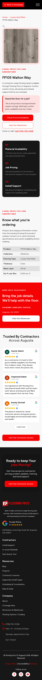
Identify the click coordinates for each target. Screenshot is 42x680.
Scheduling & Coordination (13, 584)
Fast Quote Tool (9, 554)
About (5, 601)
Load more (21, 427)
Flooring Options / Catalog (13, 614)
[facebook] (14, 674)
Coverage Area (8, 605)
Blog (4, 566)
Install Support (8, 545)
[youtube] (28, 674)
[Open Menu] (38, 5)
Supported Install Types (12, 580)
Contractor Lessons (10, 575)
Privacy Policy (11, 664)
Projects (6, 571)
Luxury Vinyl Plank (17, 17)
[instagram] (21, 674)
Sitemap (33, 664)
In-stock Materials (10, 550)
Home (5, 17)
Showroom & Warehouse (12, 610)
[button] (3, 26)
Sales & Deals (7, 589)
